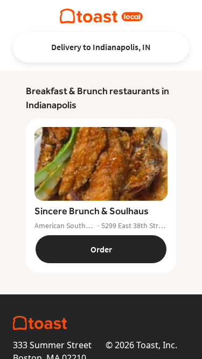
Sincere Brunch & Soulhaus (91, 210)
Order (101, 249)
